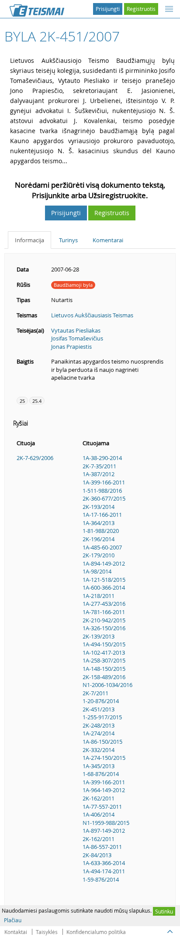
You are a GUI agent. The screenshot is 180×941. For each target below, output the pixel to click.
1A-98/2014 (97, 571)
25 (22, 401)
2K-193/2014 (98, 507)
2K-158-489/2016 (104, 677)
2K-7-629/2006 (35, 458)
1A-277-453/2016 (104, 604)
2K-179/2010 (98, 555)
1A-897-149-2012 (104, 831)
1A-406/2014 (98, 814)
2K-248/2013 (98, 725)
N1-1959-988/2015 (106, 823)
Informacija (29, 240)
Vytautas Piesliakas (75, 330)
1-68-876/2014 (101, 774)
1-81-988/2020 (101, 531)
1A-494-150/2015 (104, 644)
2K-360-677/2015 (104, 498)
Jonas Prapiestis (71, 346)
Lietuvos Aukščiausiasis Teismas (92, 315)
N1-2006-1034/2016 (107, 685)
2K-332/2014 (98, 750)
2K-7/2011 (95, 693)
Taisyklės (47, 932)
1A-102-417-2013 (104, 652)
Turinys (68, 240)
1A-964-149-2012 (104, 790)
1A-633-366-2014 (104, 863)
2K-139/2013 (98, 636)
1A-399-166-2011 (104, 482)
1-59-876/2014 (101, 879)
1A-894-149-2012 (104, 563)
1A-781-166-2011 (104, 612)
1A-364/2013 (98, 523)
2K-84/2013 (97, 855)
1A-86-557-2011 (102, 847)
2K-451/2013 (98, 709)
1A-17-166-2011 (102, 515)
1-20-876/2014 (101, 701)
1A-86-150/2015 (102, 741)
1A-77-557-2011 (102, 806)
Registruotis (141, 8)
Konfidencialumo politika (96, 932)
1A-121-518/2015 (104, 580)
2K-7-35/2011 (99, 466)
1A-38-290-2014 (102, 458)
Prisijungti (108, 8)
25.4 (37, 401)
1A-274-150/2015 (104, 758)
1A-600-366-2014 (104, 587)
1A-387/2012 (98, 474)
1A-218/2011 (98, 596)
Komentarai (108, 240)
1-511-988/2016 (102, 491)
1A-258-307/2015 (104, 660)
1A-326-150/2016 (104, 628)
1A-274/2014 (98, 733)
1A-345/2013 (98, 766)
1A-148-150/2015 (104, 669)
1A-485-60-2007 (102, 547)
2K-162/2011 (98, 798)
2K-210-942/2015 (104, 620)
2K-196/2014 (98, 539)
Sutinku (164, 911)
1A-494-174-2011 (104, 871)
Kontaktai (15, 932)
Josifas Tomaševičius (77, 338)
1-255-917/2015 (102, 717)
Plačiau (12, 920)
